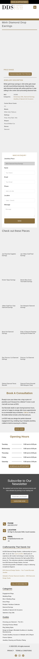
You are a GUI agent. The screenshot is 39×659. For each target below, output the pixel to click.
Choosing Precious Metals (10, 624)
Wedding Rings (7, 596)
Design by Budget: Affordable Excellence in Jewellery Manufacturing (18, 631)
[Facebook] (16, 655)
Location (7, 195)
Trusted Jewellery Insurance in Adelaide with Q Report (18, 634)
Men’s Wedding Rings (9, 599)
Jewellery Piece (9, 158)
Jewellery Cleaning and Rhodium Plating (14, 640)
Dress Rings (6, 601)
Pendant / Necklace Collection (11, 604)
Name (6, 168)
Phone (6, 186)
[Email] (4, 538)
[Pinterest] (23, 655)
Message (7, 204)
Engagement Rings (8, 593)
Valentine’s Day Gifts (8, 612)
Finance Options (7, 637)
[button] (34, 7)
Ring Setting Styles (8, 627)
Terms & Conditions (24, 650)
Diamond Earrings (29, 96)
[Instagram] (19, 655)
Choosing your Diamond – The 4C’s (13, 622)
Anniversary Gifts (18, 96)
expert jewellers (19, 553)
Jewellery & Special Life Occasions (23, 99)
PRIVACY (10, 650)
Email (6, 177)
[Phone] (4, 524)
